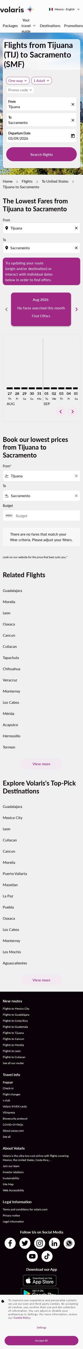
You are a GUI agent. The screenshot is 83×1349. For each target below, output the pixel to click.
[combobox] (42, 228)
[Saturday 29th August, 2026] (24, 388)
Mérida (8, 713)
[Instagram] (39, 1243)
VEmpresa (9, 1112)
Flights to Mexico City (16, 1008)
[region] (41, 1322)
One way (15, 80)
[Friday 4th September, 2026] (69, 388)
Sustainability (11, 1178)
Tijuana (14, 106)
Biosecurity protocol (15, 1118)
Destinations (50, 25)
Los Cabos (11, 702)
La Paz (8, 896)
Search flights (41, 154)
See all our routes (13, 1063)
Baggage (8, 1082)
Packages (10, 25)
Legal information (13, 1221)
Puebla (8, 907)
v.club (6, 1100)
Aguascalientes (15, 963)
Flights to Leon (12, 1051)
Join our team (11, 1166)
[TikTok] (47, 1256)
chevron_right (76, 309)
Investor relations (13, 1172)
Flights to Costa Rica (15, 1020)
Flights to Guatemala (15, 1026)
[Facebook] (10, 1243)
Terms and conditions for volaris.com (25, 1209)
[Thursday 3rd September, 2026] (61, 388)
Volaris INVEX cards (15, 1106)
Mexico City (12, 817)
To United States (55, 181)
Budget (8, 506)
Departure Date (19, 133)
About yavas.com (13, 1130)
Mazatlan (10, 884)
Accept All (41, 1340)
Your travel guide (29, 26)
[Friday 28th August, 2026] (17, 388)
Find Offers (41, 316)
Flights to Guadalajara (16, 1014)
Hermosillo (11, 736)
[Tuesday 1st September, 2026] (47, 388)
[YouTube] (32, 1256)
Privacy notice (11, 1215)
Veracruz (10, 680)
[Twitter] (24, 1243)
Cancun (9, 635)
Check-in (8, 1088)
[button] (41, 80)
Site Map (8, 1184)
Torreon (9, 747)
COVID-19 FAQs (13, 1124)
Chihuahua (11, 668)
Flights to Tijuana (13, 1033)
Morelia (9, 601)
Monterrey (11, 691)
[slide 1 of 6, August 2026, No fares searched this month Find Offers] (41, 309)
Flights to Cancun (13, 1039)
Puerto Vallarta (15, 873)
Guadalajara (12, 590)
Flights (27, 181)
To (10, 117)
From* (7, 466)
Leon (6, 613)
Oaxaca (9, 624)
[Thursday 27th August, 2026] (10, 388)
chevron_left (6, 309)
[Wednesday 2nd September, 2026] (54, 388)
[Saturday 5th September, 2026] (76, 388)
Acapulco (10, 724)
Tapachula (11, 657)
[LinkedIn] (54, 1243)
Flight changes (11, 1094)
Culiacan (10, 646)
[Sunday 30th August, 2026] (32, 388)
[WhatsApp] (69, 1243)
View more (41, 764)
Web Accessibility (13, 1190)
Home (7, 181)
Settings (42, 1327)
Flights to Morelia (13, 1045)
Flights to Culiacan (14, 1057)
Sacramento (18, 122)
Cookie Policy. (22, 1317)
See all (7, 1136)
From (12, 101)
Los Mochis (12, 951)
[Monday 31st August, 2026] (39, 388)
